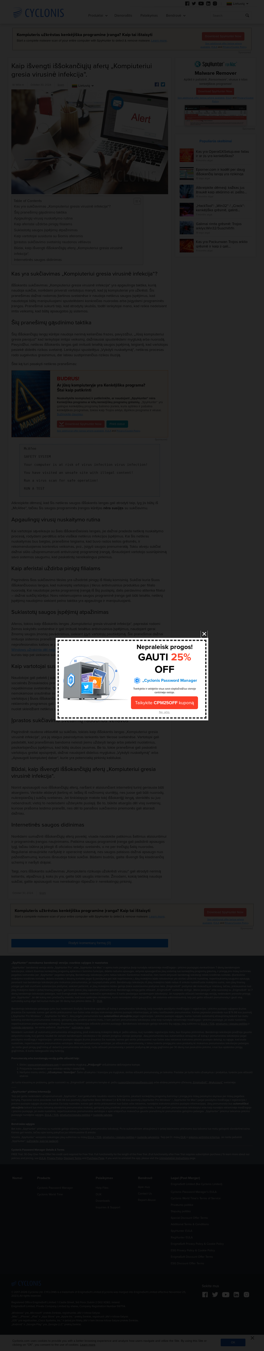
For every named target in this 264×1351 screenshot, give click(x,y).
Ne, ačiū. (164, 712)
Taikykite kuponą (164, 702)
